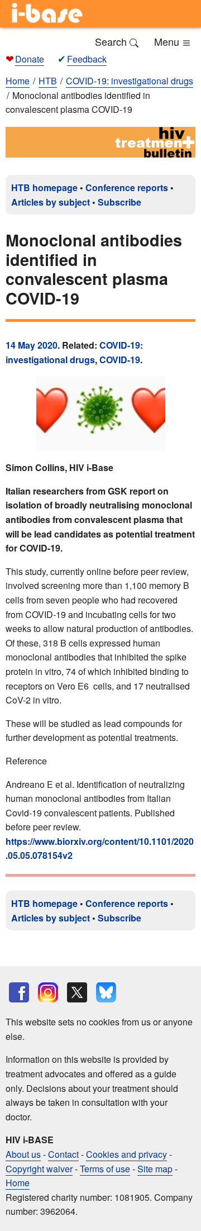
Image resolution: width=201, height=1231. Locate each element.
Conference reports (126, 187)
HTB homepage (44, 187)
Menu (168, 41)
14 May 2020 (32, 345)
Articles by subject (50, 202)
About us (23, 1154)
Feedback (87, 59)
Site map (155, 1168)
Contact (63, 1154)
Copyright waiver (39, 1168)
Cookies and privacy (126, 1154)
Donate (29, 59)
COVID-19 (119, 359)
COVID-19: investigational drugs (74, 352)
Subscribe (119, 202)
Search (112, 41)
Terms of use (105, 1168)
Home (18, 80)
